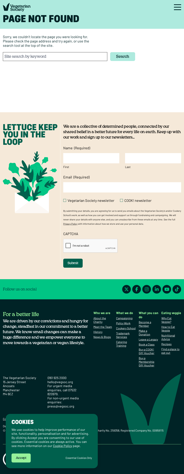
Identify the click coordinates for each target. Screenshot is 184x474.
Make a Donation (144, 332)
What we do (124, 313)
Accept (21, 458)
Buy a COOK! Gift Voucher (146, 351)
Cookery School (126, 328)
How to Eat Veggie (168, 328)
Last (128, 167)
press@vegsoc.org (60, 406)
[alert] (52, 441)
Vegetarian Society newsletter (91, 200)
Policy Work (123, 323)
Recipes (166, 344)
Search (122, 56)
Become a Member (145, 323)
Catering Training (121, 343)
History (97, 332)
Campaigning (124, 318)
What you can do (148, 315)
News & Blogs (102, 337)
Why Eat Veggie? (166, 319)
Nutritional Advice (168, 337)
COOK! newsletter (137, 200)
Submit (73, 263)
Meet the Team (102, 326)
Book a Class (147, 344)
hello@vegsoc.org (60, 382)
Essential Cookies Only (79, 458)
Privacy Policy (70, 223)
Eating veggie (171, 313)
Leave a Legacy (148, 339)
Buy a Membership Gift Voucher (146, 361)
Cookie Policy (62, 446)
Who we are (101, 313)
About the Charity (99, 319)
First (66, 167)
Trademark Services (123, 335)
